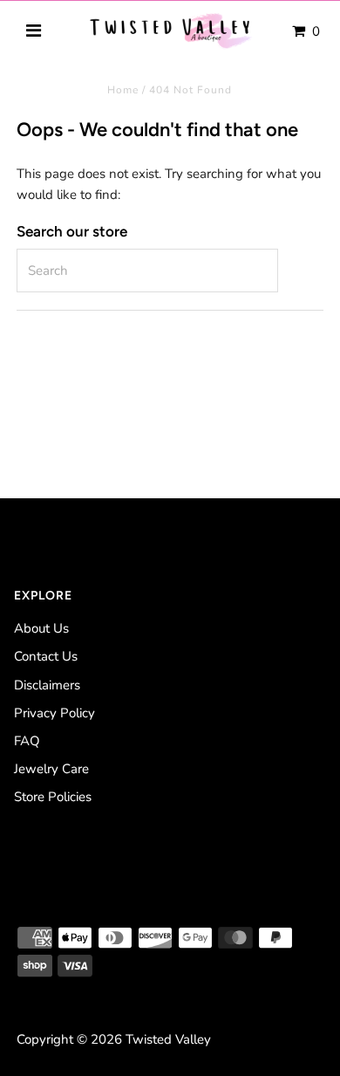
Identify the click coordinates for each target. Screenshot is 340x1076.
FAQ (27, 741)
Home (123, 90)
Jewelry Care (51, 769)
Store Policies (53, 796)
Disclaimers (47, 685)
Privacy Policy (54, 713)
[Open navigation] (34, 31)
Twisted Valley (168, 1039)
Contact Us (46, 656)
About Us (41, 628)
